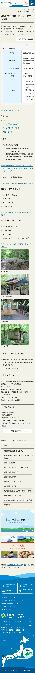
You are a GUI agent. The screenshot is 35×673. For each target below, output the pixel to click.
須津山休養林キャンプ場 (12, 495)
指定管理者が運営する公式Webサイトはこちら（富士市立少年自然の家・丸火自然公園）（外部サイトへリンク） (17, 168)
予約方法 (6, 120)
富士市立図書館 (9, 463)
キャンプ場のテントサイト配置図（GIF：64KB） (17, 183)
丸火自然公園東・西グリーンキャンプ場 (17, 491)
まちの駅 (7, 505)
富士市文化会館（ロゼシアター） (15, 451)
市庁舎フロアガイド (27, 585)
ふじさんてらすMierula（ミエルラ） (16, 467)
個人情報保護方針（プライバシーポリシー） (15, 600)
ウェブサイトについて (8, 597)
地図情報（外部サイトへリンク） (12, 110)
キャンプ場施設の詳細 (10, 124)
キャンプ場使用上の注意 (11, 128)
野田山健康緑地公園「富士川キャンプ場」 (18, 500)
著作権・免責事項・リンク (10, 603)
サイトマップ (6, 610)
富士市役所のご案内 (10, 585)
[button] (26, 3)
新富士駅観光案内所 (11, 472)
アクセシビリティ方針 (8, 606)
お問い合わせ (7, 132)
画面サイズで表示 (27, 39)
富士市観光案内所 (10, 477)
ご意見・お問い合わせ (27, 590)
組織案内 (8, 590)
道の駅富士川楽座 (10, 486)
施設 (5, 445)
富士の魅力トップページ (14, 565)
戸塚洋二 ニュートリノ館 (12, 481)
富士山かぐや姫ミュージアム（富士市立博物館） (18, 457)
